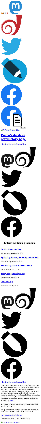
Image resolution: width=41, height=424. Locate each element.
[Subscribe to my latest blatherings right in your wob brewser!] (3, 14)
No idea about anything (11, 249)
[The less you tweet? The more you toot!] (15, 14)
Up (15, 144)
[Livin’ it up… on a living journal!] (14, 83)
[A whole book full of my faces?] (11, 105)
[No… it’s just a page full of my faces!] (11, 126)
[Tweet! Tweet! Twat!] (11, 56)
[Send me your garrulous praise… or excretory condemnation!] (7, 14)
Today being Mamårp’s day (13, 274)
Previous (5, 144)
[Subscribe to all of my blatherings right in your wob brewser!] (2, 14)
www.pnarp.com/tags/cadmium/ (11, 415)
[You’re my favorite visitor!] (10, 130)
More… (12, 400)
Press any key (7, 282)
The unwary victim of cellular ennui (16, 265)
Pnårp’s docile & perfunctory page (13, 137)
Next (24, 144)
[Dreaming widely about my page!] (11, 35)
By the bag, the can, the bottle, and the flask (20, 257)
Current (10, 144)
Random (19, 144)
